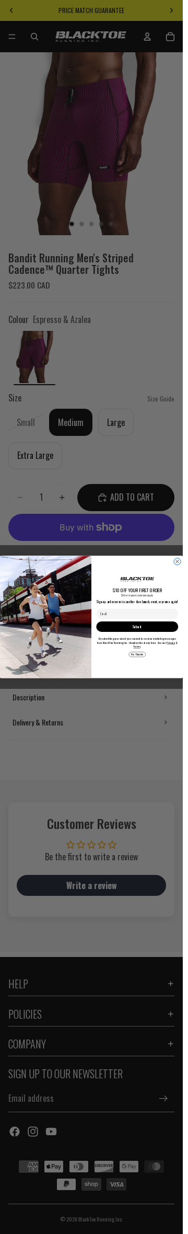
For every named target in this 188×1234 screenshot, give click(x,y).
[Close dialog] (177, 561)
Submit (137, 626)
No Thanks (137, 654)
